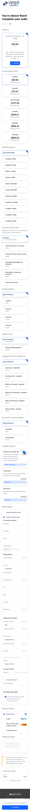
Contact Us (9, 798)
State (4, 594)
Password (6, 672)
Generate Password (12, 679)
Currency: (7, 24)
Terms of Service (22, 803)
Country (5, 565)
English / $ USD (15, 794)
